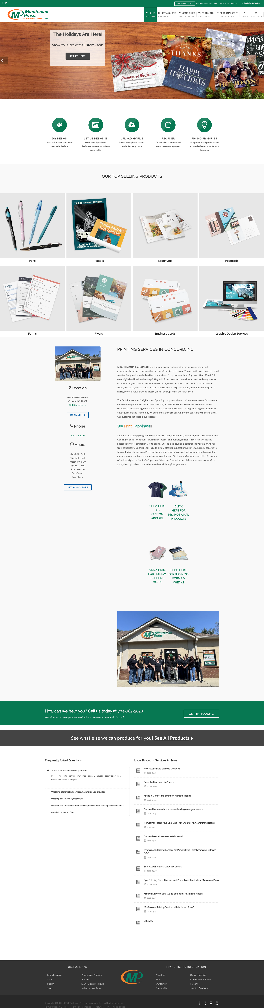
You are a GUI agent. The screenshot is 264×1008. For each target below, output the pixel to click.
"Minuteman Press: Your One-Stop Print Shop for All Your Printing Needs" (179, 823)
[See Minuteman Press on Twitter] (205, 1003)
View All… (148, 921)
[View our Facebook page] (2, 3)
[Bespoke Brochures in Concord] (138, 784)
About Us (160, 975)
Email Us (79, 415)
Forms (32, 333)
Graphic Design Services (232, 333)
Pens (32, 260)
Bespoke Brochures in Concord (159, 782)
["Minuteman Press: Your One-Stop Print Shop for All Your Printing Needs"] (138, 825)
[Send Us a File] (132, 125)
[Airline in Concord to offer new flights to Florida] (138, 797)
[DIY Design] (59, 125)
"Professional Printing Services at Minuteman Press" (169, 907)
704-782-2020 (251, 3)
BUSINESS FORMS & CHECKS (180, 578)
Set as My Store (185, 4)
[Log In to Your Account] (168, 125)
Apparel (85, 979)
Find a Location (54, 975)
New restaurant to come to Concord (162, 768)
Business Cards (165, 333)
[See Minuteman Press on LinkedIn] (211, 1003)
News (101, 983)
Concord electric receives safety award (163, 836)
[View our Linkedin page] (6, 3)
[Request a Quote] (95, 125)
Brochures (165, 260)
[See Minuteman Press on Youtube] (216, 1003)
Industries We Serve (91, 988)
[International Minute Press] (157, 489)
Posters (99, 260)
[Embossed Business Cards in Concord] (138, 868)
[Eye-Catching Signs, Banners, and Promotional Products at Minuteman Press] (138, 882)
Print (49, 979)
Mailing (50, 983)
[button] (4, 60)
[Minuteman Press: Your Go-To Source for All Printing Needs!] (138, 895)
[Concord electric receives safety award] (138, 838)
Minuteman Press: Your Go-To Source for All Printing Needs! (173, 894)
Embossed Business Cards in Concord (163, 866)
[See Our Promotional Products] (204, 125)
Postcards (231, 260)
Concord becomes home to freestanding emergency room (173, 809)
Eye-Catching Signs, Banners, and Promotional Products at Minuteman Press (181, 880)
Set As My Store (77, 487)
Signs (50, 988)
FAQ (83, 983)
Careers (194, 983)
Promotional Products (91, 975)
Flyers (99, 333)
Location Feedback (199, 988)
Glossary (92, 983)
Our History (161, 983)
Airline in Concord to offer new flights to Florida (167, 796)
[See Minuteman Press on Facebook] (199, 1003)
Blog (158, 979)
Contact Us (161, 988)
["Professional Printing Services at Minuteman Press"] (138, 909)
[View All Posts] (138, 922)
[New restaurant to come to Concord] (138, 770)
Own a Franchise (198, 975)
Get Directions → (77, 405)
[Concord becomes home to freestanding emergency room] (138, 811)
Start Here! (92, 61)
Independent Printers (200, 979)
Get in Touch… (201, 713)
